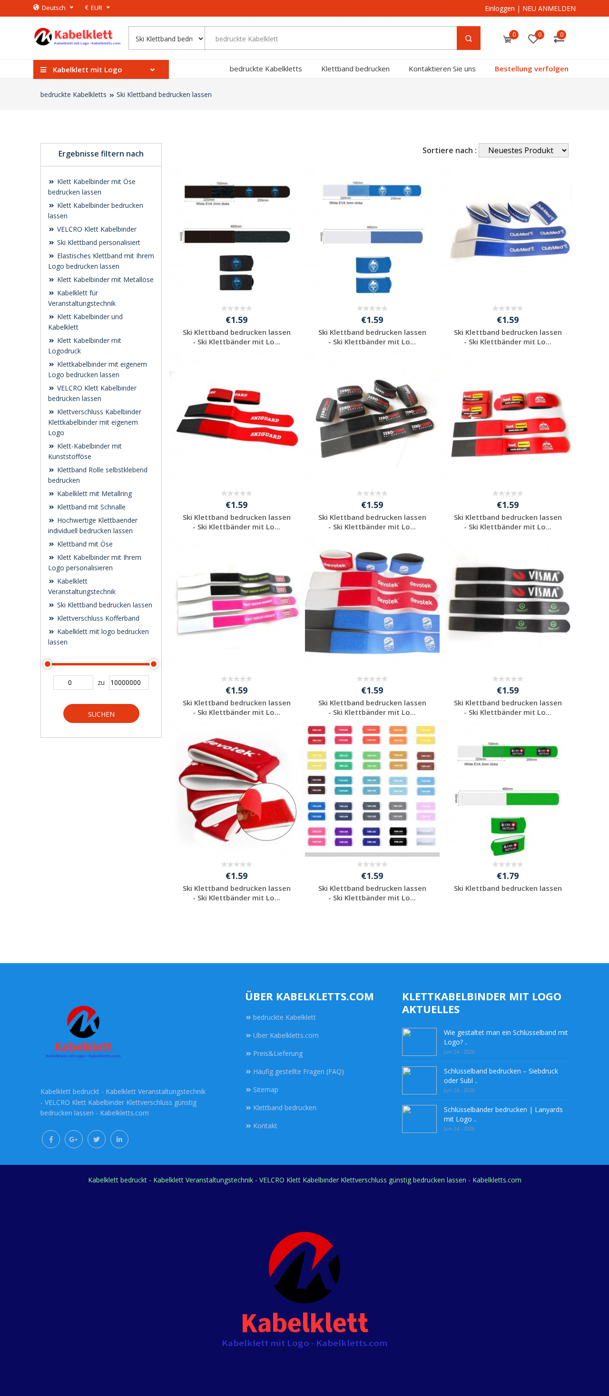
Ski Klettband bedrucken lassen (164, 94)
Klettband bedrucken (355, 68)
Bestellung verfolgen (532, 68)
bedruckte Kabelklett (284, 1017)
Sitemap (265, 1089)
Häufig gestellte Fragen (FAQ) (298, 1071)
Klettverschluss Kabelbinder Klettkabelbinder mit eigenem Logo (94, 422)
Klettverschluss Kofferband (97, 618)
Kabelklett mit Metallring (93, 493)
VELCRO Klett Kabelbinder (96, 229)
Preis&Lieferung (278, 1053)
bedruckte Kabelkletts (266, 68)
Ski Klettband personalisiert (97, 242)
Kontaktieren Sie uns (442, 68)
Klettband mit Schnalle (90, 506)
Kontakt (265, 1125)
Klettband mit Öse (84, 543)
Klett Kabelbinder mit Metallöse (104, 279)
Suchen (101, 714)
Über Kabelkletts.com (286, 1035)
